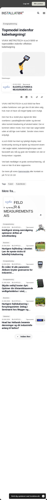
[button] (40, 215)
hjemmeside (24, 171)
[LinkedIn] (26, 97)
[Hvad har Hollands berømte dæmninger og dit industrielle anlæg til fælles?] (23, 322)
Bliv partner (38, 4)
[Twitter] (31, 97)
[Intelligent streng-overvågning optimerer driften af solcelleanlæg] (23, 230)
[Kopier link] (42, 97)
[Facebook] (21, 97)
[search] (38, 13)
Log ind (26, 4)
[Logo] (13, 13)
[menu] (44, 13)
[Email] (36, 97)
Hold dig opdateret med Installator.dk (25, 496)
